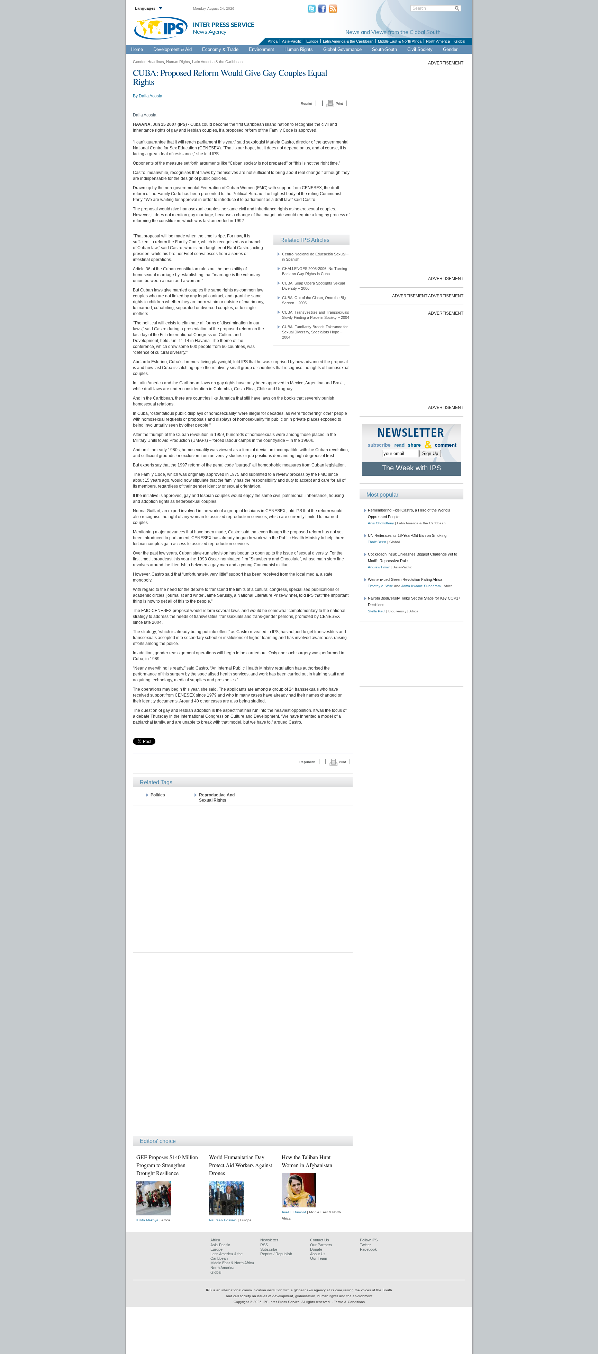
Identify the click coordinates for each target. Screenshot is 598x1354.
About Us (318, 1254)
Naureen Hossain (223, 1220)
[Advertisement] (243, 878)
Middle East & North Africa (400, 41)
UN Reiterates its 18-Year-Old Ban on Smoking (407, 535)
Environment (261, 49)
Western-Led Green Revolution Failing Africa (405, 579)
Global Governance (342, 49)
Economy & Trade (220, 49)
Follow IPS (369, 1240)
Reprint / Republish (276, 1254)
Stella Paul (376, 611)
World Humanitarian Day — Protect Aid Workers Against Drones (240, 1165)
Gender (450, 49)
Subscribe (268, 1249)
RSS (264, 1245)
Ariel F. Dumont (294, 1212)
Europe (312, 41)
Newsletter (269, 1240)
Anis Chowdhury (381, 523)
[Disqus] (243, 1047)
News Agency (210, 31)
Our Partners (321, 1245)
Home (137, 49)
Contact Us (319, 1240)
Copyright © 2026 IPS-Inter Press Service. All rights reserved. (283, 1302)
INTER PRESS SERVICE (223, 25)
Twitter (365, 1245)
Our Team (318, 1258)
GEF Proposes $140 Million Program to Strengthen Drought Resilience (167, 1165)
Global (459, 41)
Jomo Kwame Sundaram (421, 586)
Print (339, 103)
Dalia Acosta (150, 96)
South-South (384, 49)
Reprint (306, 103)
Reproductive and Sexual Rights (217, 798)
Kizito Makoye (147, 1220)
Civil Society (420, 49)
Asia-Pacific (292, 41)
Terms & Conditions (349, 1302)
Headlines (155, 62)
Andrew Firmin (379, 567)
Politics (158, 795)
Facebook (368, 1249)
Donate (316, 1249)
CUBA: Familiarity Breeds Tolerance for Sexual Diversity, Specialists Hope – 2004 (315, 332)
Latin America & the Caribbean (348, 41)
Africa (273, 41)
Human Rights (298, 49)
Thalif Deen (377, 542)
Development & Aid (172, 49)
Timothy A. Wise (380, 586)
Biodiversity (397, 611)
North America (438, 41)
